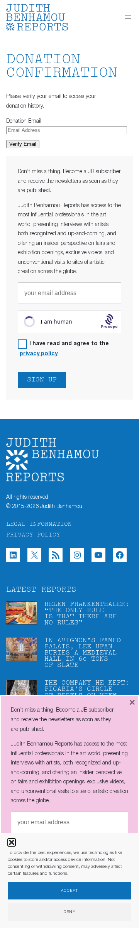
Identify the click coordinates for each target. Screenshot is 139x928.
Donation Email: (24, 121)
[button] (11, 842)
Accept (69, 891)
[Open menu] (128, 17)
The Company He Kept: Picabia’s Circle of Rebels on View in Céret (86, 692)
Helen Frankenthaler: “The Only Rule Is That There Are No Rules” (86, 613)
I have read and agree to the (64, 348)
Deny (69, 912)
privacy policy (39, 353)
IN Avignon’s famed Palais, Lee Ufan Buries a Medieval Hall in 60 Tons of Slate (82, 653)
